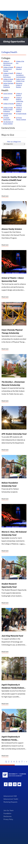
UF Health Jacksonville (6, 118)
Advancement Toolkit (11, 799)
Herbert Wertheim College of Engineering (8, 85)
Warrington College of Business (19, 85)
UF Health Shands (21, 113)
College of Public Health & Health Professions (8, 109)
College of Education (19, 68)
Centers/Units (8, 127)
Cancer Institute (7, 93)
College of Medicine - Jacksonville (19, 99)
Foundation (7, 813)
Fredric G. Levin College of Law (20, 80)
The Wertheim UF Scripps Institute (8, 122)
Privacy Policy (8, 819)
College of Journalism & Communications (20, 75)
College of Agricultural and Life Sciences (7, 63)
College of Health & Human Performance (8, 75)
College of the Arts (20, 62)
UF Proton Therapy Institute (21, 118)
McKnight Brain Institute (7, 114)
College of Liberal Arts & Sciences (8, 80)
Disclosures (8, 816)
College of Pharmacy (19, 104)
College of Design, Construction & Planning (8, 69)
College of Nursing (8, 103)
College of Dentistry (19, 94)
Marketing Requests (10, 802)
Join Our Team (9, 810)
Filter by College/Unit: (14, 142)
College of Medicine (6, 98)
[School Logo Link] (13, 775)
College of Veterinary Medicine (19, 109)
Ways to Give (7, 134)
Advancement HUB (10, 796)
